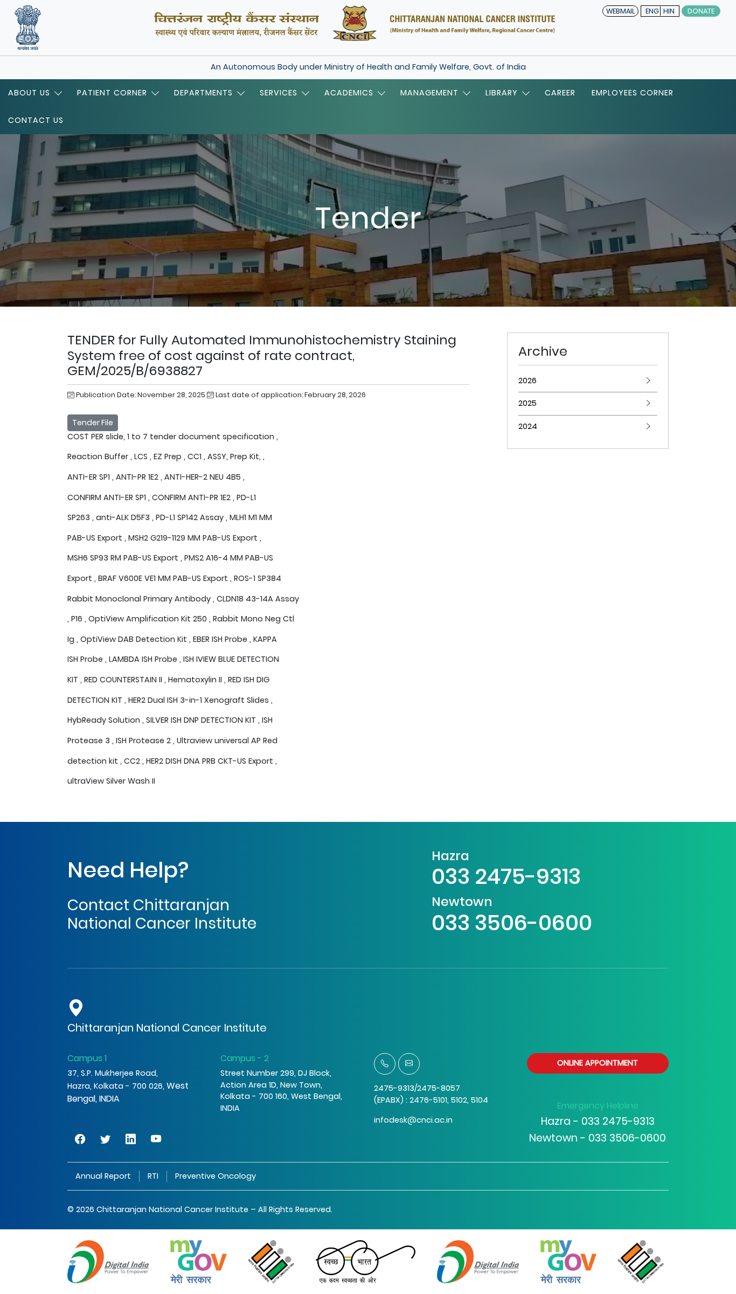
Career (560, 92)
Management (429, 92)
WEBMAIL (620, 11)
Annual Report (103, 1176)
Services (278, 92)
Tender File (92, 422)
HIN (669, 11)
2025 (527, 403)
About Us (29, 92)
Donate (701, 11)
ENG (652, 11)
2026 (527, 380)
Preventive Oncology (215, 1176)
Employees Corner (632, 92)
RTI (153, 1176)
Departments (203, 92)
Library (501, 92)
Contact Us (36, 120)
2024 (527, 426)
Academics (348, 92)
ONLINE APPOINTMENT (597, 1062)
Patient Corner (112, 92)
